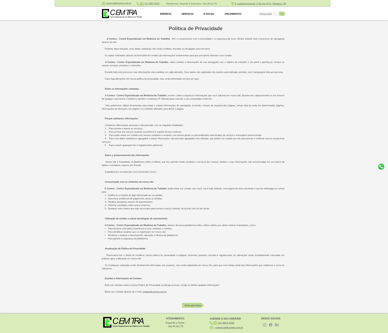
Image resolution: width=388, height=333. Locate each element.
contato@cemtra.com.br (154, 291)
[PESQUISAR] (282, 14)
